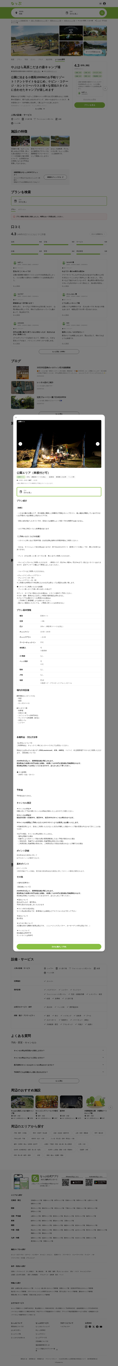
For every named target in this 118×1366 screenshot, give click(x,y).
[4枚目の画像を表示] (64, 464)
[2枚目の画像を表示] (57, 464)
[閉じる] (16, 417)
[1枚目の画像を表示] (53, 464)
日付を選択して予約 (59, 947)
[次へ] (98, 444)
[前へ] (20, 444)
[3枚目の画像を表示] (60, 464)
